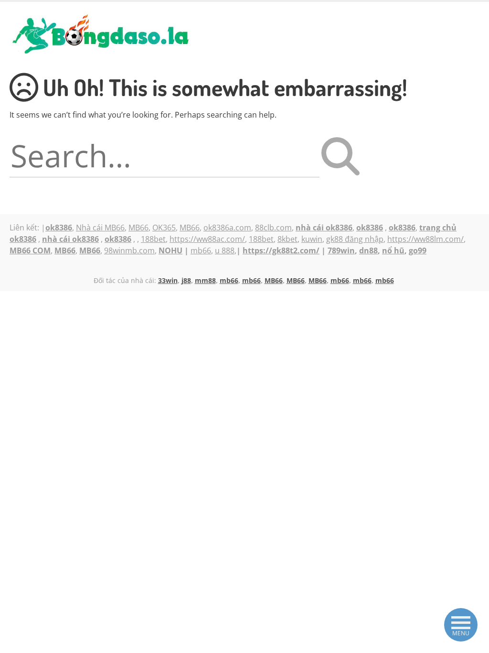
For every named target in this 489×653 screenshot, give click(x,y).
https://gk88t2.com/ (281, 250)
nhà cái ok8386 (70, 239)
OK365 (164, 227)
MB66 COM (30, 250)
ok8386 (369, 227)
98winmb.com (129, 250)
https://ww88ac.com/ (207, 239)
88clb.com (273, 227)
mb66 (201, 250)
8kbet (287, 239)
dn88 (368, 250)
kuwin (311, 239)
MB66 (138, 227)
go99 (417, 250)
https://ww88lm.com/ (425, 239)
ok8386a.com (227, 227)
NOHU (170, 250)
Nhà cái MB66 (100, 227)
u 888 (224, 250)
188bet (153, 239)
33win (168, 280)
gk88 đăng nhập (354, 239)
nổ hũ (393, 250)
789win (341, 250)
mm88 (205, 280)
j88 (186, 280)
